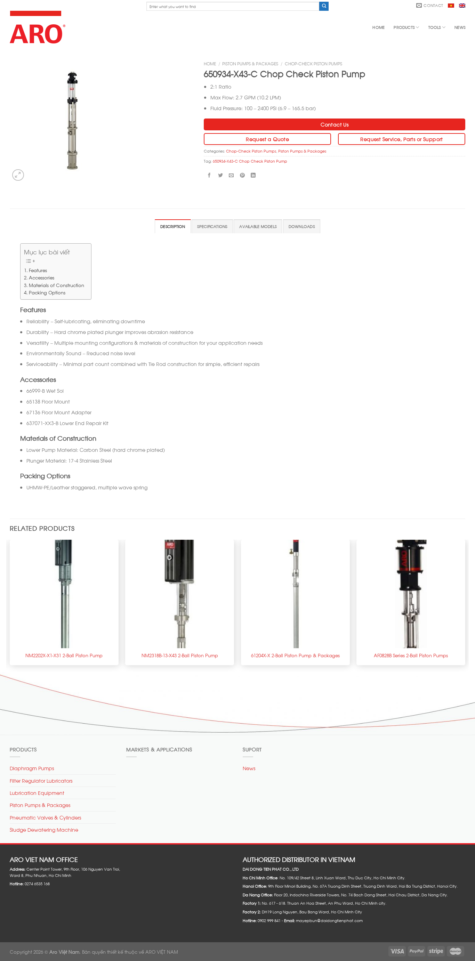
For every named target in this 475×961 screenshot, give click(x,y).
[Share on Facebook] (209, 175)
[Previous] (10, 605)
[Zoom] (18, 175)
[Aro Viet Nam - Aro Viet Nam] (39, 27)
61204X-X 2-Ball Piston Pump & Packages (295, 655)
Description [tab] (172, 226)
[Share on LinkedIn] (253, 175)
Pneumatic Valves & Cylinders (45, 817)
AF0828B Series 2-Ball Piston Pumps (411, 655)
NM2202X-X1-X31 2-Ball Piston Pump (64, 655)
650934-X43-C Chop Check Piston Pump (250, 161)
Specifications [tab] (212, 226)
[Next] (465, 605)
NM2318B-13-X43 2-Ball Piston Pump (180, 655)
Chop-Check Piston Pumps (313, 63)
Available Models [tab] (257, 226)
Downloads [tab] (302, 226)
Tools (434, 27)
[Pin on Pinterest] (242, 175)
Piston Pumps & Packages (250, 63)
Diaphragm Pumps (32, 768)
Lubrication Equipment (37, 792)
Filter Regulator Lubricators (41, 780)
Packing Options (47, 292)
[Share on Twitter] (220, 175)
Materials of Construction (56, 285)
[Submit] (324, 6)
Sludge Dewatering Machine (44, 829)
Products (404, 27)
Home (378, 27)
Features (38, 270)
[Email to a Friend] (231, 175)
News (459, 27)
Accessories (41, 277)
